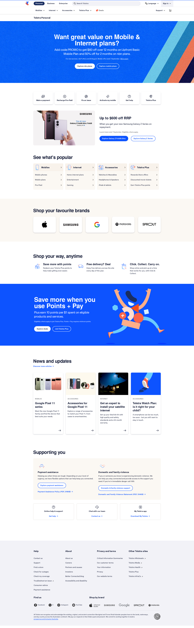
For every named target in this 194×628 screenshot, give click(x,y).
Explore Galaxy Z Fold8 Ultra (114, 138)
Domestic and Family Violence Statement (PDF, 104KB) (120, 494)
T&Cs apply (124, 59)
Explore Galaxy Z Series (143, 138)
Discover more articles (42, 366)
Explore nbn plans (84, 66)
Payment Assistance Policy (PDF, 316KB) (54, 491)
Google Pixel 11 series (45, 405)
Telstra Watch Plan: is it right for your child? (145, 406)
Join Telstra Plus (61, 329)
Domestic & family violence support (115, 488)
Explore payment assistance (51, 485)
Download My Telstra (139, 516)
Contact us (95, 516)
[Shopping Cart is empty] (170, 10)
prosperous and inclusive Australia (46, 619)
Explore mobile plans (108, 66)
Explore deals (42, 329)
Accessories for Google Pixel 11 (77, 405)
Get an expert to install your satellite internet (112, 406)
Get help (52, 516)
